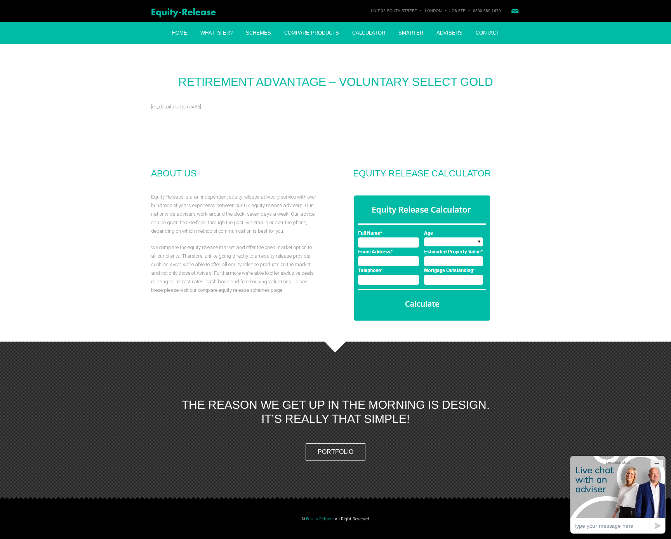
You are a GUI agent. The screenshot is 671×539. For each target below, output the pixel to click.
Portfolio (335, 451)
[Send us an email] (515, 11)
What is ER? (216, 33)
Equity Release (320, 519)
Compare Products (311, 33)
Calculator (368, 33)
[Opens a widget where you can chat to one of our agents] (617, 494)
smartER (410, 33)
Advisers (449, 33)
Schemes (258, 33)
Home (179, 33)
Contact (487, 33)
